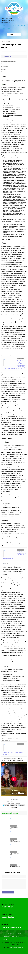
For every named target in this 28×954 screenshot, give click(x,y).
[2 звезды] (8, 801)
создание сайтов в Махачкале (16, 947)
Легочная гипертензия (15, 866)
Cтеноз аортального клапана (14, 854)
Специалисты (5, 936)
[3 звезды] (10, 801)
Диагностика (4, 66)
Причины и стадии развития (8, 61)
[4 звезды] (11, 801)
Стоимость (18, 936)
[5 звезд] (12, 801)
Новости (19, 933)
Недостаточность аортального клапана (14, 753)
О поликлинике (11, 933)
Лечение (3, 69)
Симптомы (4, 64)
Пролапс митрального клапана (15, 841)
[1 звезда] (7, 801)
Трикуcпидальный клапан (14, 828)
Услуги (12, 936)
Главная (4, 933)
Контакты (4, 939)
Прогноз (3, 72)
